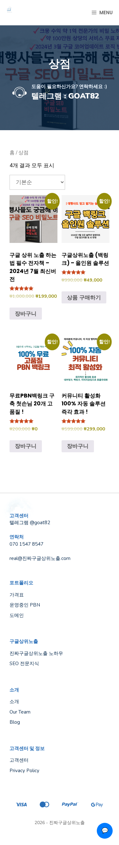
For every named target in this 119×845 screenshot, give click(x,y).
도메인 (17, 615)
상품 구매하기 (84, 297)
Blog (15, 722)
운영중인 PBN (25, 605)
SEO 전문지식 (24, 663)
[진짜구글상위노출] (9, 12)
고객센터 (19, 760)
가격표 (17, 595)
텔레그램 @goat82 (30, 522)
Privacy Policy (24, 770)
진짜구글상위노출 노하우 (36, 653)
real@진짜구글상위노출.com (40, 558)
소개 (14, 701)
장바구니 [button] (25, 313)
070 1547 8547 (26, 544)
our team (20, 712)
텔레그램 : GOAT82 (65, 96)
